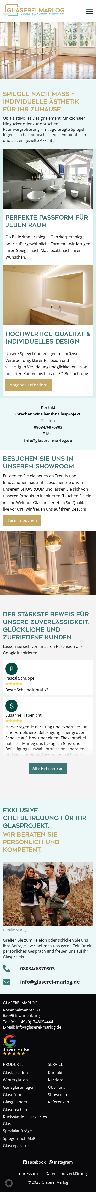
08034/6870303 (48, 427)
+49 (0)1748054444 (36, 1021)
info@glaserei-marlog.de (50, 981)
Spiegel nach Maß (19, 1138)
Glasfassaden (15, 1072)
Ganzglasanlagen (19, 1087)
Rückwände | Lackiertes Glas (25, 1120)
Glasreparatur (16, 1145)
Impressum (27, 1173)
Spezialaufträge (17, 1131)
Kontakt (55, 1072)
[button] (9, 1183)
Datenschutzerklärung (66, 1173)
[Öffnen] (89, 11)
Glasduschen (15, 1109)
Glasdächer (13, 1094)
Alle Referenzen (48, 768)
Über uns (56, 1087)
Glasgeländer (15, 1102)
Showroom (58, 1094)
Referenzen (58, 1102)
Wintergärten (15, 1080)
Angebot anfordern (29, 385)
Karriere (55, 1080)
